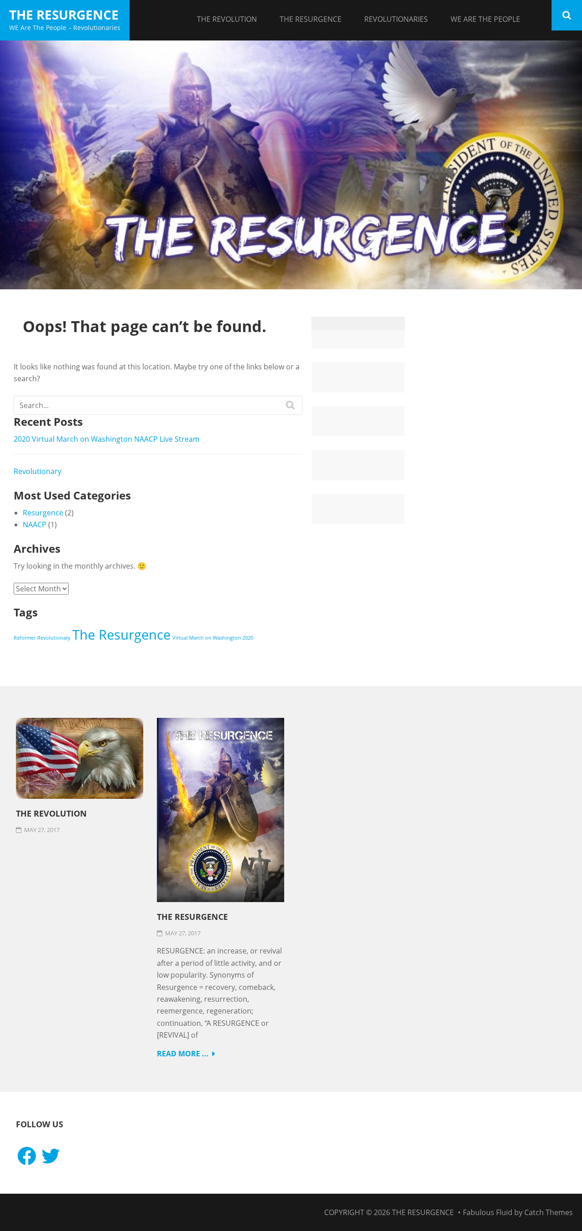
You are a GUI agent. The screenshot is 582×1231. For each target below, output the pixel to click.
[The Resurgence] (291, 165)
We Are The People (485, 19)
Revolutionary (37, 471)
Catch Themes (548, 1212)
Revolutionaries (396, 19)
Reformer (24, 638)
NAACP (34, 525)
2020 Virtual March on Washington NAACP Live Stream (107, 439)
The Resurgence (64, 14)
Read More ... (183, 1054)
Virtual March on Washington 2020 (212, 638)
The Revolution (227, 19)
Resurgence (43, 513)
